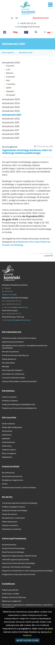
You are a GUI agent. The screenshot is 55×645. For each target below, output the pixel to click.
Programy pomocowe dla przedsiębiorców (19, 408)
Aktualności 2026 (11, 62)
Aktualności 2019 (10, 122)
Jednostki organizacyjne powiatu (15, 559)
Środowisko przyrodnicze (12, 476)
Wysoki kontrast (41, 18)
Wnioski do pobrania (10, 352)
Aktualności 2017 (10, 130)
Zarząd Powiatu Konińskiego (13, 548)
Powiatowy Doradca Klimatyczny (15, 355)
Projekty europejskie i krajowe (13, 507)
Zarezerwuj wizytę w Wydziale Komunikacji (19, 338)
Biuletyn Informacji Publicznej (14, 597)
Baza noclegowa (9, 453)
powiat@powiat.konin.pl (29, 26)
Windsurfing (7, 431)
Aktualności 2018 (10, 126)
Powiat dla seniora (9, 514)
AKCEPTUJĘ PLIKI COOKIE (27, 640)
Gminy (4, 484)
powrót (49, 255)
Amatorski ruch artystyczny (13, 374)
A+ (16, 18)
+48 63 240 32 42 (28, 23)
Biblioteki (5, 366)
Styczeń (10, 65)
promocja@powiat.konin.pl (19, 320)
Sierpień (10, 91)
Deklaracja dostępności (11, 601)
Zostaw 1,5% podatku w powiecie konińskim (19, 381)
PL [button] (45, 32)
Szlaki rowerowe (8, 424)
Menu (50, 4)
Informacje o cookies (10, 594)
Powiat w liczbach (9, 397)
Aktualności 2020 (11, 118)
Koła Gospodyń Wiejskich (12, 370)
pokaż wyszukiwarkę (36, 32)
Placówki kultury (8, 363)
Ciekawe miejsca (9, 450)
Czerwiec (10, 84)
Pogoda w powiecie (10, 525)
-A (11, 18)
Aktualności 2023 (11, 107)
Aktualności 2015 (10, 137)
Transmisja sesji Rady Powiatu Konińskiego (19, 503)
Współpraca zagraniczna (12, 480)
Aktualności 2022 (11, 111)
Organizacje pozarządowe (12, 342)
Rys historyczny (8, 473)
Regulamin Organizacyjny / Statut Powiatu (19, 556)
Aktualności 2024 (11, 103)
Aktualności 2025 (11, 99)
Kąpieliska (6, 438)
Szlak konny (7, 446)
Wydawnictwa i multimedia (13, 518)
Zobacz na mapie (9, 294)
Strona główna (8, 52)
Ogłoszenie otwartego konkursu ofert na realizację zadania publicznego (27, 152)
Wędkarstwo (7, 457)
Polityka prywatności (10, 590)
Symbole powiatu (9, 545)
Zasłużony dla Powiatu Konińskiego (16, 567)
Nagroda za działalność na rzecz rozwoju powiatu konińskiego (27, 571)
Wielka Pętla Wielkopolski (12, 427)
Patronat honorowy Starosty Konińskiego (18, 563)
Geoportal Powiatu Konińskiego (14, 510)
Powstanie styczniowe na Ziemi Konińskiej (19, 487)
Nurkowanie (6, 435)
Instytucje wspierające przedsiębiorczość (18, 404)
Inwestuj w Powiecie (10, 401)
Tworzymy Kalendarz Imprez (13, 378)
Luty (8, 69)
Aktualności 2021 (25, 52)
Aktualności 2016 (10, 134)
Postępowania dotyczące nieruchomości (18, 574)
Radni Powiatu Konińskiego (13, 552)
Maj (7, 80)
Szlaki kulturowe (8, 442)
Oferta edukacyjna (9, 522)
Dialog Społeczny (9, 359)
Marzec (9, 73)
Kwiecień (10, 76)
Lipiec (9, 87)
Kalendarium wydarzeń (11, 529)
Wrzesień (10, 95)
